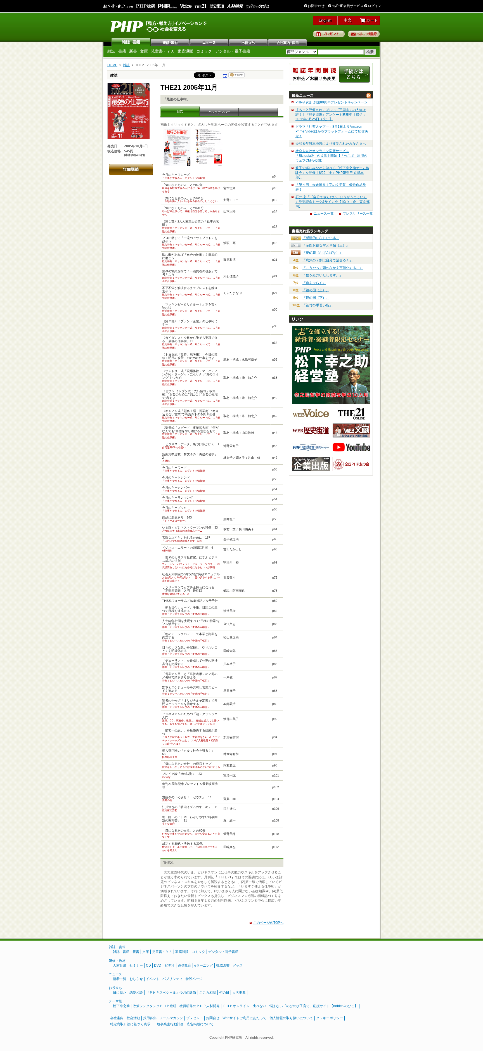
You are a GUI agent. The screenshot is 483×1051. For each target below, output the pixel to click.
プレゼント (329, 33)
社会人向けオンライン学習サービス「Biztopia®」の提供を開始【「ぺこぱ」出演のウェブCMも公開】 (331, 155)
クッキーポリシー (329, 1018)
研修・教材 (170, 42)
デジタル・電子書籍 (232, 51)
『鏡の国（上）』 (315, 290)
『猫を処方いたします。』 (322, 275)
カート (371, 20)
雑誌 (131, 42)
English (325, 20)
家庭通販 (185, 51)
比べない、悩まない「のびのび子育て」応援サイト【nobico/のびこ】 (305, 1006)
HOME (112, 65)
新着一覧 (119, 979)
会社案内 (287, 42)
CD (148, 965)
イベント (152, 979)
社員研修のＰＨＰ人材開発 (199, 1006)
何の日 (224, 993)
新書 (133, 51)
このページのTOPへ (268, 923)
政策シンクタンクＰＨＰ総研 (154, 1006)
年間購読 (131, 169)
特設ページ (194, 979)
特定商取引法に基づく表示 (130, 1024)
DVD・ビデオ (164, 965)
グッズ (238, 965)
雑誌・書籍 (117, 947)
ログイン (374, 6)
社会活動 (133, 1018)
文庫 (144, 51)
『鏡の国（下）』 (315, 298)
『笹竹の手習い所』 (317, 305)
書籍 (122, 51)
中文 (348, 20)
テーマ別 (115, 1001)
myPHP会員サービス (347, 6)
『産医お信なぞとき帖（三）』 (325, 245)
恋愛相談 (136, 993)
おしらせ (136, 979)
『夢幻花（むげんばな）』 (322, 253)
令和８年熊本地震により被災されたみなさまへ (330, 144)
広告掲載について (200, 1024)
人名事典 (239, 993)
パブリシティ (172, 979)
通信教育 (184, 965)
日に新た (119, 993)
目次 (180, 111)
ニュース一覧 (324, 214)
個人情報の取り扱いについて (291, 1018)
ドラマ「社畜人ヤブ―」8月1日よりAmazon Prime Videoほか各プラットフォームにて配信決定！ (331, 131)
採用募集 (150, 1018)
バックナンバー (219, 111)
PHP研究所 (159, 26)
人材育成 (119, 965)
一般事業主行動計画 (168, 1024)
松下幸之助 (121, 1006)
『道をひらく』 (314, 283)
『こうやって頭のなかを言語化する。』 (332, 268)
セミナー (136, 965)
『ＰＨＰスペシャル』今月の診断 (171, 993)
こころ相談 (207, 993)
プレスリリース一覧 (358, 214)
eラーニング (203, 965)
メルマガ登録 (364, 33)
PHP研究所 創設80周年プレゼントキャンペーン (331, 102)
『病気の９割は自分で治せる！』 (327, 260)
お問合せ (212, 1018)
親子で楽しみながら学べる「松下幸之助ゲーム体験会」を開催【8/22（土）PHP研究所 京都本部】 (332, 172)
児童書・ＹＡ (162, 51)
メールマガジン (171, 1018)
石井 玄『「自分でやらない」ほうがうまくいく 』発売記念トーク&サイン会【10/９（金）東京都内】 (332, 202)
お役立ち (248, 42)
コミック (204, 51)
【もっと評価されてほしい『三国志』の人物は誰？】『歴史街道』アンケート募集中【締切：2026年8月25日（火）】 (330, 114)
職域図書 (222, 965)
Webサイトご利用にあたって (244, 1018)
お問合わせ (316, 6)
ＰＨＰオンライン (236, 1006)
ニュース (209, 42)
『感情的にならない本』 (320, 238)
